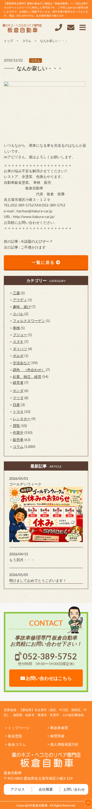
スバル (18, 314)
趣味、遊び (22, 306)
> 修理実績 (55, 736)
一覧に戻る (44, 262)
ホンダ (18, 390)
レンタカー (22, 418)
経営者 (18, 382)
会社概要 (46, 789)
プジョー (20, 335)
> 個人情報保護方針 (63, 744)
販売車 (18, 439)
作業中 (18, 432)
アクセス (17, 789)
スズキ (18, 341)
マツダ (18, 398)
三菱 (16, 293)
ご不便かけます (33, 247)
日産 (16, 404)
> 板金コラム (15, 744)
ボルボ (18, 355)
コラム (35, 60)
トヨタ (18, 411)
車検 (16, 328)
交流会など (22, 363)
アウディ (20, 300)
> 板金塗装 (13, 736)
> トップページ (17, 728)
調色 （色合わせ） (29, 369)
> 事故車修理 (57, 728)
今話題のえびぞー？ (37, 241)
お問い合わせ (74, 789)
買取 (16, 425)
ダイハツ (20, 349)
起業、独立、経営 (27, 376)
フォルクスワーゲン (29, 320)
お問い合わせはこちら (48, 678)
